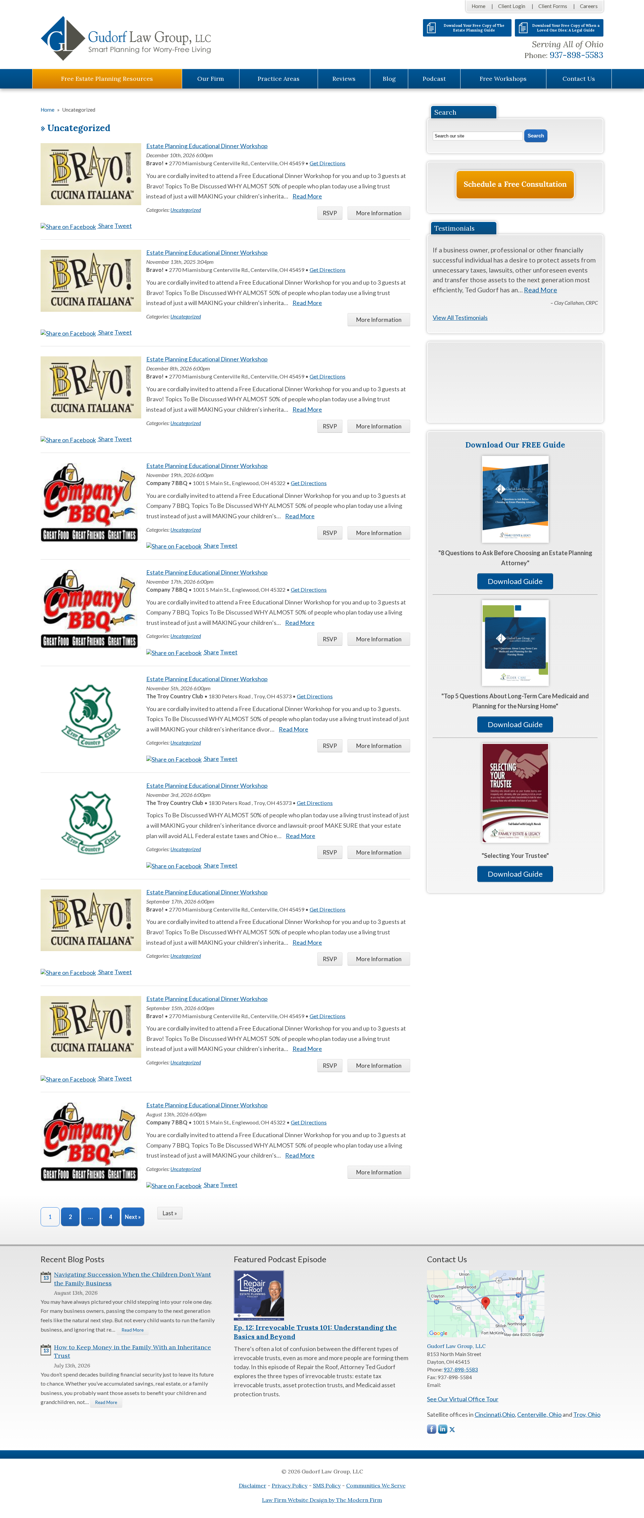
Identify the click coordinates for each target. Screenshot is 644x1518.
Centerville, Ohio (539, 1414)
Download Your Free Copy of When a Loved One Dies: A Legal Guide (565, 28)
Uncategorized (185, 210)
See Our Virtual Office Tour (462, 1399)
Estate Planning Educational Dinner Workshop (207, 146)
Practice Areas (279, 78)
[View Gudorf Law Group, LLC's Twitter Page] (452, 1429)
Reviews (344, 78)
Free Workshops (503, 78)
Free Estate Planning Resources (107, 78)
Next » (133, 1217)
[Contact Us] (515, 184)
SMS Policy (327, 1485)
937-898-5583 (576, 55)
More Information (378, 213)
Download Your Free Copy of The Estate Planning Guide (474, 28)
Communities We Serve (376, 1485)
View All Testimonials (460, 317)
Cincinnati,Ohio (495, 1414)
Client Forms (552, 6)
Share (105, 225)
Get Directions (327, 163)
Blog (389, 78)
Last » (170, 1213)
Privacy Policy (290, 1485)
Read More (307, 196)
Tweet (123, 225)
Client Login (511, 6)
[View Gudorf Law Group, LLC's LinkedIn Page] (443, 1430)
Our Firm (210, 78)
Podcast (434, 78)
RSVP (330, 213)
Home (478, 6)
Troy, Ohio (586, 1414)
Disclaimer (252, 1485)
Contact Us (578, 78)
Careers (589, 6)
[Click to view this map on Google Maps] (485, 1335)
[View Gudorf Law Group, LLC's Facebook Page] (432, 1430)
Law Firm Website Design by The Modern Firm (322, 1500)
